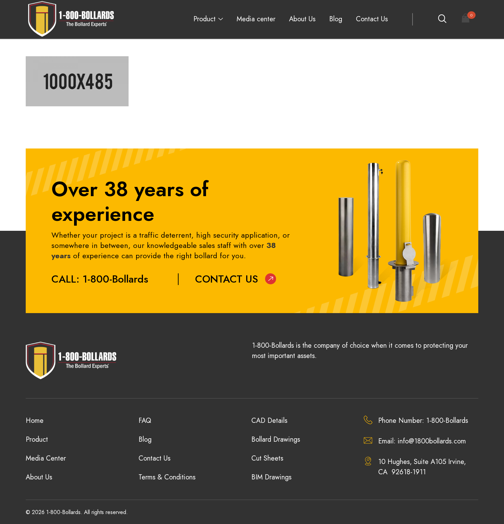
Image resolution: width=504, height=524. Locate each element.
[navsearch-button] (442, 19)
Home (35, 421)
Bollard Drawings (275, 439)
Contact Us (372, 19)
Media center (256, 19)
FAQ (145, 421)
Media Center (46, 458)
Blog (335, 19)
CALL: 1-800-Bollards (99, 279)
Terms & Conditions (167, 477)
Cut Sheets (267, 458)
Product (204, 19)
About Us (302, 19)
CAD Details (269, 421)
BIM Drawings (271, 477)
